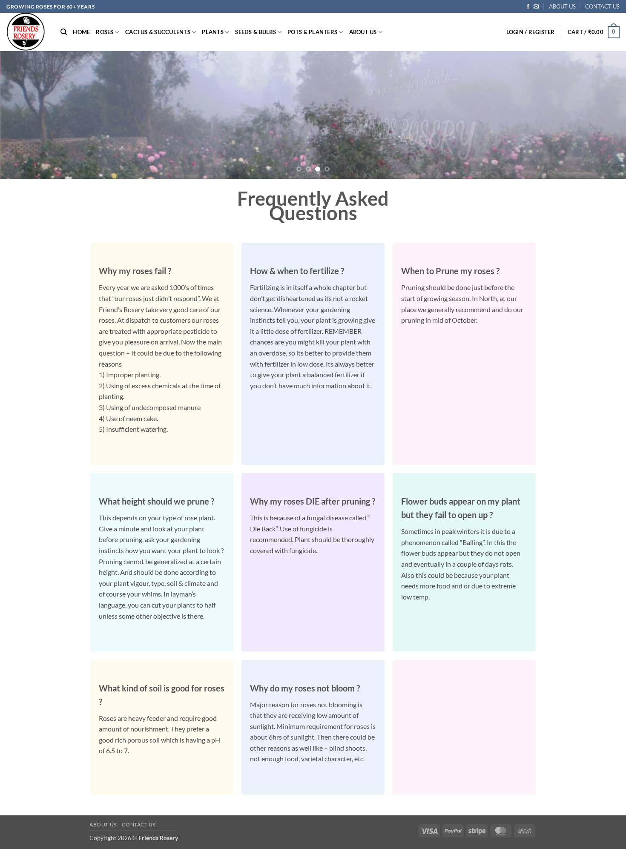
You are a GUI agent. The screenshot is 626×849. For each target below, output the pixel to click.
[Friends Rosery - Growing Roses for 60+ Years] (27, 32)
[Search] (63, 32)
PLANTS (213, 32)
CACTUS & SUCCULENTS (157, 32)
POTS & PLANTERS (312, 32)
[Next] (602, 115)
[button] (530, 31)
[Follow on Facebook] (528, 7)
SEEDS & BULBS (255, 32)
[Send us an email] (536, 7)
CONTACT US (602, 6)
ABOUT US (562, 6)
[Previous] (23, 115)
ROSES (104, 32)
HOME (81, 32)
